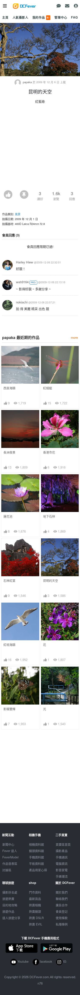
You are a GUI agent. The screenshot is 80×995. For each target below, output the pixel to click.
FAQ (74, 17)
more (74, 337)
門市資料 (35, 892)
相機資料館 (36, 844)
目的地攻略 (9, 905)
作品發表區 (9, 863)
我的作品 (41, 17)
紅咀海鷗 (9, 645)
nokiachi (22, 302)
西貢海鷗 (9, 388)
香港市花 (49, 452)
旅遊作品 (8, 911)
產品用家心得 (38, 870)
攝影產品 (62, 851)
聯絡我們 (62, 898)
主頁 (5, 17)
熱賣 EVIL (35, 924)
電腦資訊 (62, 863)
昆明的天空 (50, 581)
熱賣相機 (35, 905)
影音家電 (62, 870)
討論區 (6, 870)
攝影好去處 (9, 892)
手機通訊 (62, 857)
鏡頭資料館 (36, 851)
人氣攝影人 (20, 17)
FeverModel (10, 857)
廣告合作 (62, 905)
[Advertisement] (40, 148)
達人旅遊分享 (11, 918)
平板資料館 (36, 863)
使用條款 (62, 918)
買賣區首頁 (63, 844)
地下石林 (49, 516)
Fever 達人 (9, 851)
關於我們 (62, 892)
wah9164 (22, 282)
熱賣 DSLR (36, 918)
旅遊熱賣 (8, 898)
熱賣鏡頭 (35, 911)
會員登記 (62, 911)
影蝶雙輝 (9, 709)
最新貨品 (35, 898)
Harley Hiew (24, 262)
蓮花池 (7, 516)
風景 (17, 214)
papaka (27, 82)
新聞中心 (8, 844)
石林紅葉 (9, 581)
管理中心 (60, 17)
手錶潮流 (62, 876)
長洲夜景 (9, 452)
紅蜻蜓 (47, 388)
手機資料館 (36, 857)
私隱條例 (62, 924)
